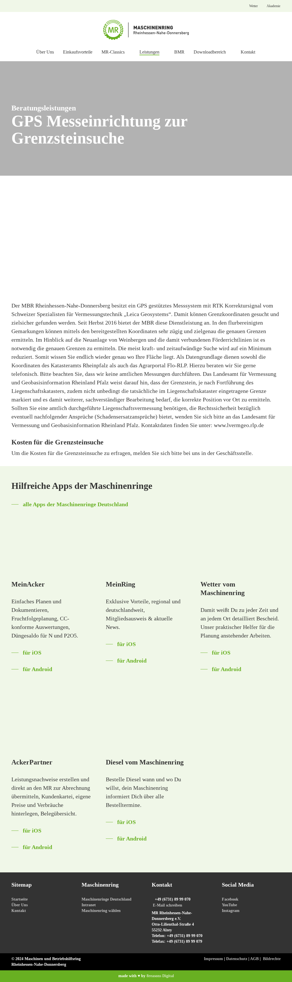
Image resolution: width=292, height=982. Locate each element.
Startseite (19, 899)
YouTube (229, 905)
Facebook (230, 899)
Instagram (231, 911)
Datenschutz (236, 959)
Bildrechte (272, 959)
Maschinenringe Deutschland (106, 899)
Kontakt (18, 911)
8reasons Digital (160, 976)
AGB (254, 959)
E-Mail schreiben (167, 905)
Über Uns (19, 905)
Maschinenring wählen (101, 911)
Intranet (89, 905)
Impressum (213, 959)
